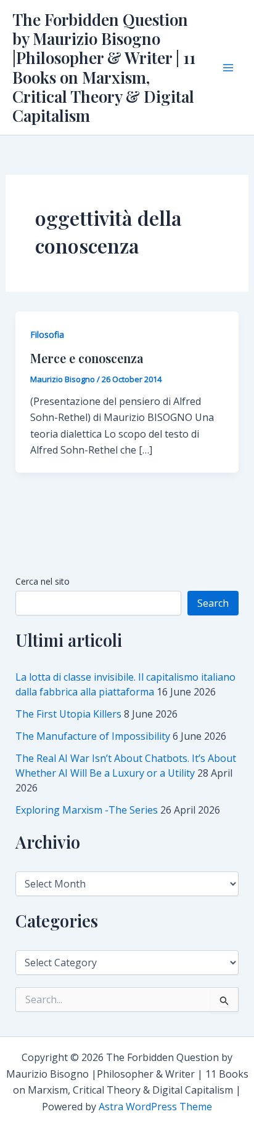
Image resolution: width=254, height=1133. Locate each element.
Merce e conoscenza (87, 358)
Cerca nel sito (42, 581)
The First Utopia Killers (68, 714)
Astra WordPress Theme (155, 1106)
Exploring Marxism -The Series (86, 810)
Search (213, 603)
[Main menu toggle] (228, 67)
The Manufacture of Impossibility (92, 736)
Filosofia (47, 334)
